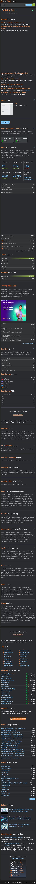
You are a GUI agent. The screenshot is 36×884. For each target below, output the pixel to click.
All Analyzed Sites (9, 882)
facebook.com (8, 652)
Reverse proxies (21, 138)
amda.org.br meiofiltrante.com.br (12, 749)
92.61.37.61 (27, 90)
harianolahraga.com (7, 697)
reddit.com (23, 657)
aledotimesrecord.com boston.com (13, 751)
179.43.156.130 (5, 770)
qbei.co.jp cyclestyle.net (9, 747)
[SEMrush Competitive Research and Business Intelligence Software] (8, 286)
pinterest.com (8, 666)
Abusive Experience (18, 457)
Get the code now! (18, 858)
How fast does (18, 481)
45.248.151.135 (5, 785)
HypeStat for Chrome (19, 719)
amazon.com (24, 654)
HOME (14, 1)
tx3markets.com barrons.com (11, 758)
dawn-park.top (5, 695)
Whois (18, 603)
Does (18, 491)
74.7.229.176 (5, 789)
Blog (16, 882)
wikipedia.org (8, 663)
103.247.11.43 (5, 777)
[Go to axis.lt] (16, 10)
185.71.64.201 (5, 781)
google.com (7, 650)
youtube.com (24, 650)
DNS (18, 584)
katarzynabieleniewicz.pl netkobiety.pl (13, 728)
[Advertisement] (18, 52)
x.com (6, 654)
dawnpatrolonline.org (7, 680)
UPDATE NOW (18, 414)
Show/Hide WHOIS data (12, 843)
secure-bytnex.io (6, 678)
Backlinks (7, 349)
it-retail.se (4, 684)
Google (18, 514)
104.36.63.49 (5, 787)
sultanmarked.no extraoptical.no (12, 735)
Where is (18, 467)
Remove (7, 845)
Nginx (5, 141)
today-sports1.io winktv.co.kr (11, 743)
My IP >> (32, 799)
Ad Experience (18, 446)
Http (18, 565)
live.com (22, 663)
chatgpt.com (8, 661)
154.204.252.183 (6, 768)
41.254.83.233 (5, 793)
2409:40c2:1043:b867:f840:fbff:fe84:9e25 (14, 783)
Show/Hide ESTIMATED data (13, 838)
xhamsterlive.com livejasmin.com (12, 737)
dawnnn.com (5, 687)
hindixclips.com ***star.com (10, 732)
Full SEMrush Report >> (28, 343)
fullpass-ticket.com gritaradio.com (12, 754)
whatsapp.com (24, 666)
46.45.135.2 (4, 791)
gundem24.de (5, 682)
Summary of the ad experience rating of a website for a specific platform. (17, 449)
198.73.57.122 (5, 774)
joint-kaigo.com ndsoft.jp (9, 745)
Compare (28, 5)
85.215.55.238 (5, 766)
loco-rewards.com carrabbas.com (12, 756)
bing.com (7, 659)
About (25, 882)
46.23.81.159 (5, 796)
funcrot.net (4, 676)
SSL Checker (18, 529)
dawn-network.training (8, 689)
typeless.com (5, 693)
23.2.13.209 (4, 772)
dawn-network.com (7, 701)
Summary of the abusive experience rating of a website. (17, 461)
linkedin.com (24, 659)
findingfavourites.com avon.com (11, 739)
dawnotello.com (6, 703)
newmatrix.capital (6, 691)
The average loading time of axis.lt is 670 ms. (14, 484)
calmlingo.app (5, 699)
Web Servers (6, 138)
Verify (18, 548)
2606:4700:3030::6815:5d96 (10, 779)
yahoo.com (23, 661)
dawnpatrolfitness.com (8, 674)
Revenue (18, 428)
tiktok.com (7, 657)
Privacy (21, 882)
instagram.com (24, 652)
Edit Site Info (5, 122)
